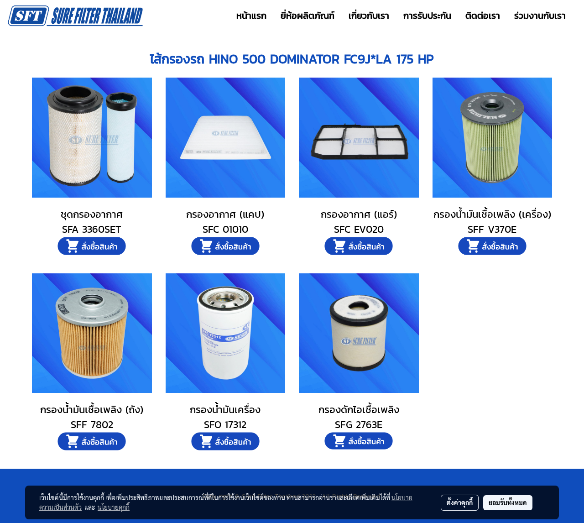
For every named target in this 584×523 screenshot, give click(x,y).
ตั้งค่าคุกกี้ (460, 502)
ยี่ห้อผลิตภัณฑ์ (307, 15)
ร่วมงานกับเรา (540, 15)
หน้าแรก (251, 15)
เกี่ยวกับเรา (369, 15)
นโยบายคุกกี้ (114, 507)
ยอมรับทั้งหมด (508, 502)
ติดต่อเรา (482, 15)
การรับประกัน (427, 15)
